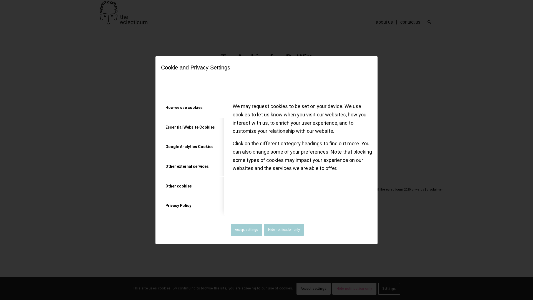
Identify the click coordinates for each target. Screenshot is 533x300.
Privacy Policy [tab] (178, 205)
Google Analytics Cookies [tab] (189, 146)
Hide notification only (284, 230)
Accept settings (246, 230)
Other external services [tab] (187, 166)
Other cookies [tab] (178, 186)
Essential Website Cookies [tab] (190, 127)
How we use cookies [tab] (184, 107)
